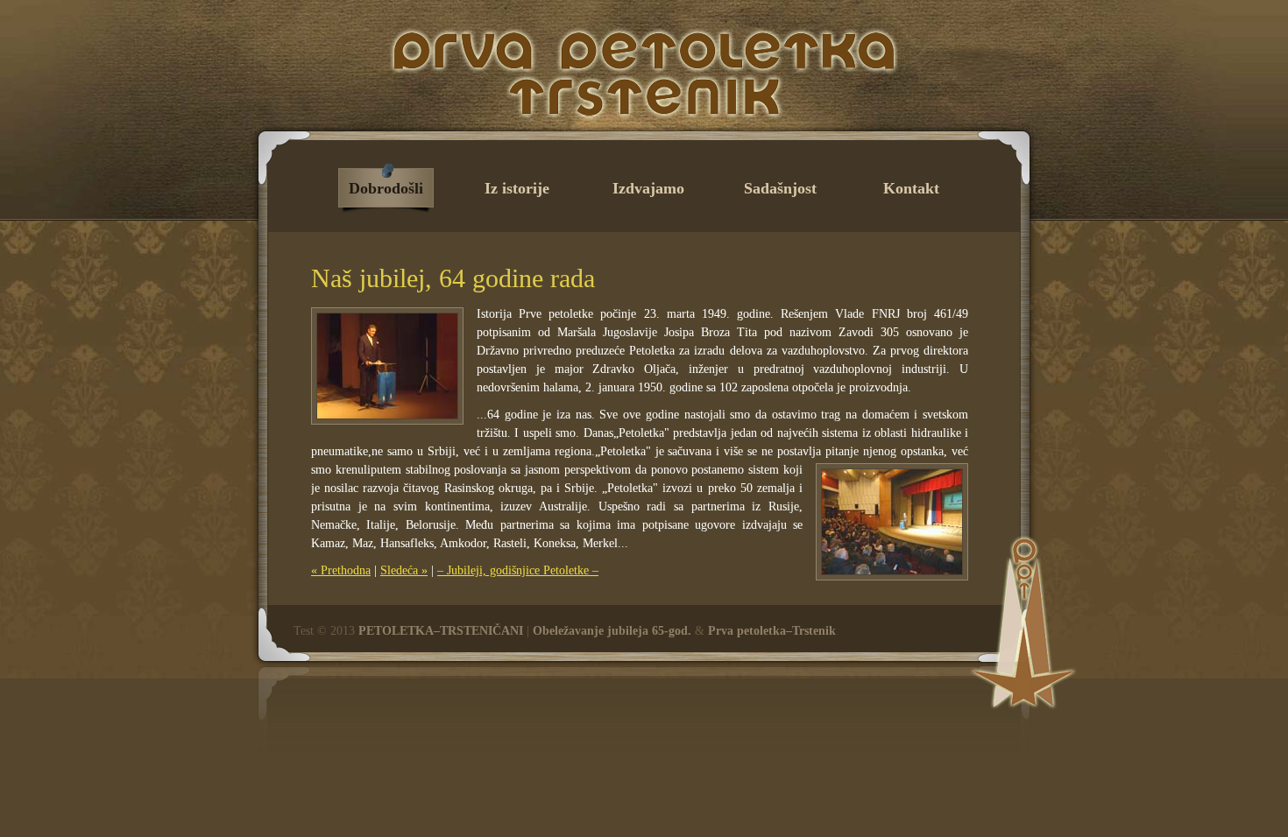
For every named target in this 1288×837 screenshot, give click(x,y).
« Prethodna (341, 570)
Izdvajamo (648, 188)
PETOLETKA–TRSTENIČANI (440, 630)
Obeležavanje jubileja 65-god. (612, 630)
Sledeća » (404, 570)
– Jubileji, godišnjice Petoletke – (517, 570)
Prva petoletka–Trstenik (772, 630)
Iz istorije (517, 188)
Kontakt (911, 188)
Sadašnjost (780, 188)
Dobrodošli (386, 188)
